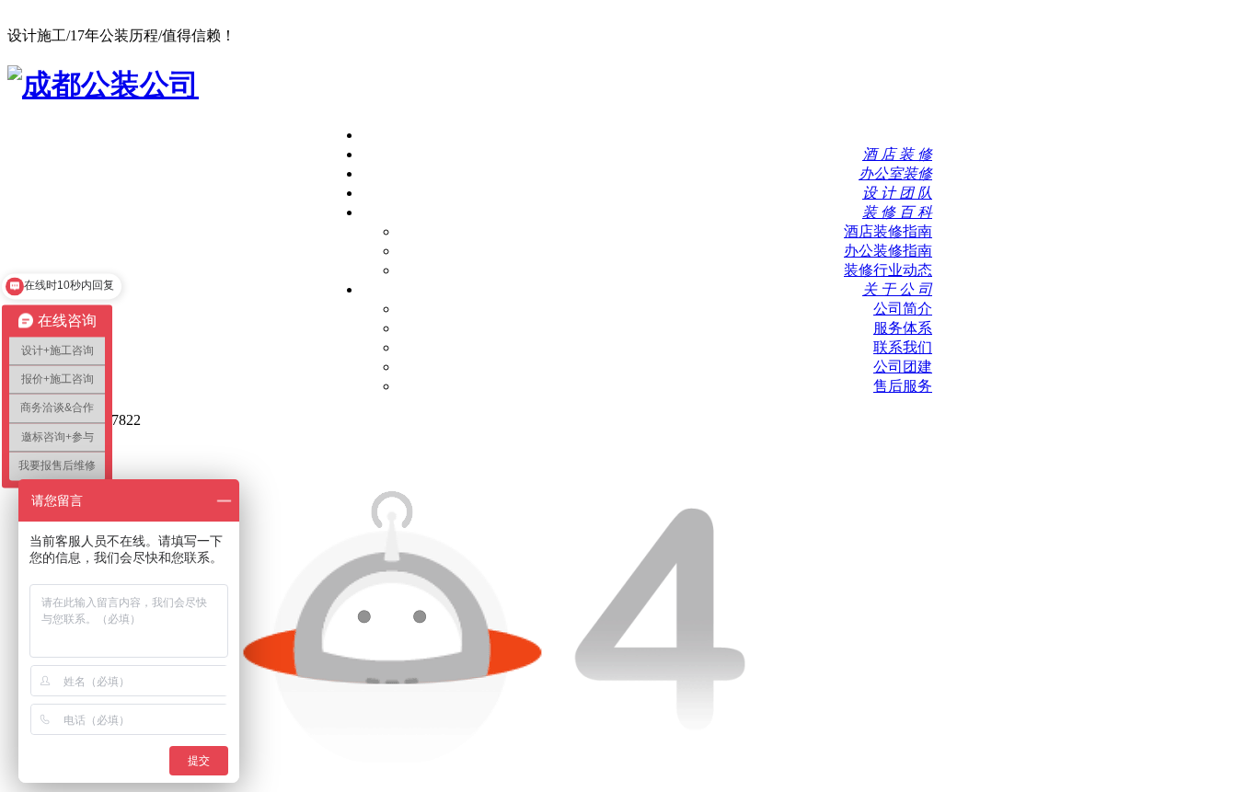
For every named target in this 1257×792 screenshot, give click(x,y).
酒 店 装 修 (897, 154)
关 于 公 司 (897, 289)
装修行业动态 (888, 270)
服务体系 (902, 328)
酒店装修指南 (888, 231)
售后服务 (902, 386)
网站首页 (902, 135)
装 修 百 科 (897, 212)
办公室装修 (895, 173)
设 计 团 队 (897, 193)
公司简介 (902, 308)
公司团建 (902, 366)
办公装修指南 (888, 250)
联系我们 (902, 347)
